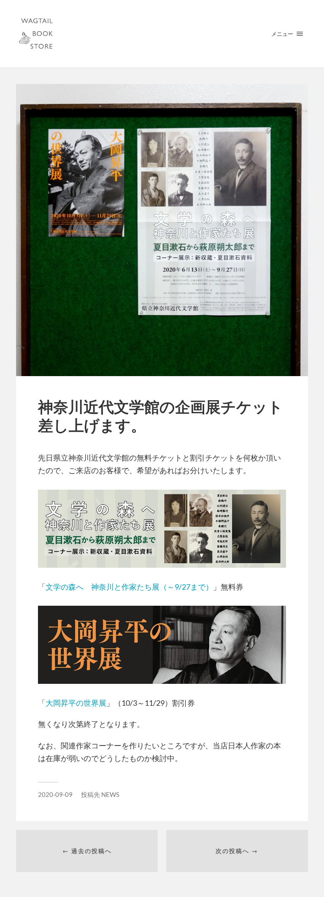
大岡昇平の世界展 (76, 702)
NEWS (110, 794)
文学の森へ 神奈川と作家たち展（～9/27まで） (129, 586)
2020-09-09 (55, 794)
